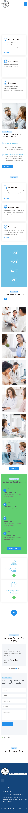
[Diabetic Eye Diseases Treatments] (14, 584)
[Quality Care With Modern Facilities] (14, 562)
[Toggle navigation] (25, 4)
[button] (9, 668)
